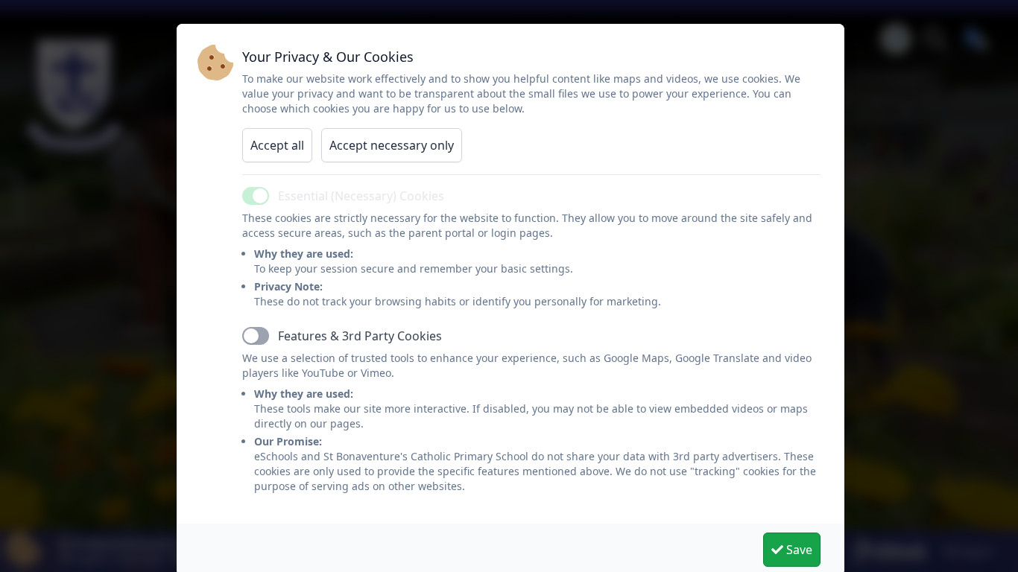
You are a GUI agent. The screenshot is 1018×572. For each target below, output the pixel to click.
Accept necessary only (391, 145)
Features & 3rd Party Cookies (360, 336)
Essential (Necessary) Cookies (361, 196)
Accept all (277, 145)
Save (797, 549)
